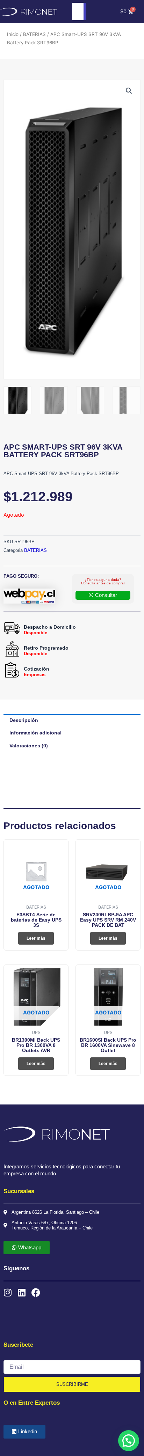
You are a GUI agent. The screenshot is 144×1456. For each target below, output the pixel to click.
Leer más (36, 938)
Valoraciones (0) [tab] (28, 745)
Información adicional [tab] (35, 733)
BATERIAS (34, 34)
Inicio (13, 34)
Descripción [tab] (23, 720)
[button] (129, 90)
